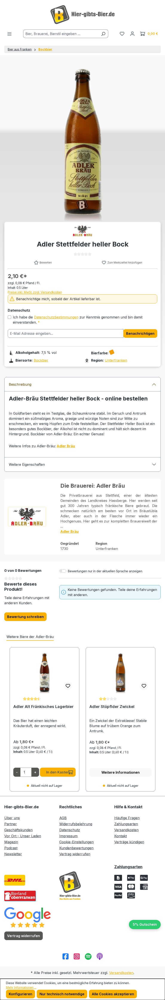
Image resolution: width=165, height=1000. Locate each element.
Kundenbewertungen (76, 848)
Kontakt (120, 836)
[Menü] (9, 33)
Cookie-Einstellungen (76, 842)
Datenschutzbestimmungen (56, 317)
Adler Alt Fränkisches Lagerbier (43, 706)
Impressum (68, 836)
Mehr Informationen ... (21, 987)
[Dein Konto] (132, 33)
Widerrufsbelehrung (75, 824)
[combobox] (60, 33)
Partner (10, 824)
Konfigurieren (20, 994)
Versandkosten (126, 830)
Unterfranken (116, 360)
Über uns (12, 818)
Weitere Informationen (120, 772)
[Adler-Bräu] (82, 230)
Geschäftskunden (18, 830)
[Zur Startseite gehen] (82, 14)
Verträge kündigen (129, 842)
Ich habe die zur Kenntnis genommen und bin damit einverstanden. (77, 319)
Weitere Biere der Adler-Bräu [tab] (30, 637)
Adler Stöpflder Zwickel (111, 706)
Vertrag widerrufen (74, 854)
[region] (82, 719)
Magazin (11, 842)
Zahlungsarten (126, 824)
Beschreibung (20, 384)
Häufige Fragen (127, 818)
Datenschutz (69, 830)
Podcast (10, 848)
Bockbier (41, 360)
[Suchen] (103, 33)
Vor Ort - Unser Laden (22, 836)
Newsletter (13, 854)
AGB (63, 818)
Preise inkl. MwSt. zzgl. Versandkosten (35, 292)
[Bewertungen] (27, 917)
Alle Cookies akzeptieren (113, 994)
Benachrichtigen (140, 333)
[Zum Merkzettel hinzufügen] (68, 686)
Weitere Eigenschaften (27, 464)
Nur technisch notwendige (62, 994)
